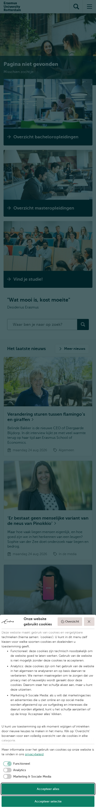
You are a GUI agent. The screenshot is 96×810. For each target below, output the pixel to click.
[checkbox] (16, 763)
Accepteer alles (48, 789)
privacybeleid (34, 754)
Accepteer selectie (48, 801)
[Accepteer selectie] (89, 621)
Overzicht (72, 621)
